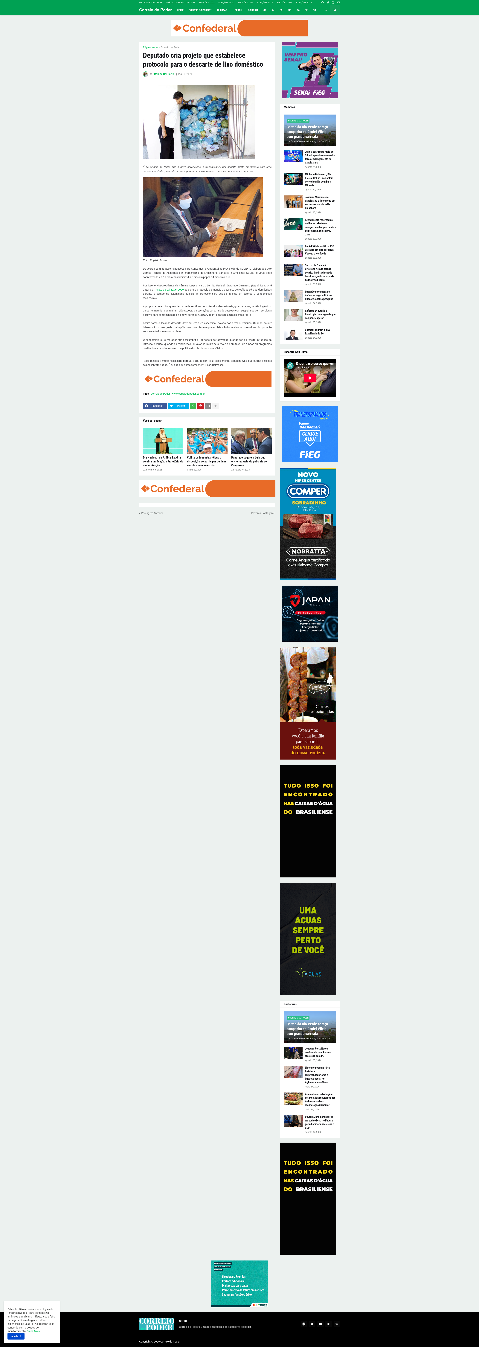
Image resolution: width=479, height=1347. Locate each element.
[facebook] (322, 2)
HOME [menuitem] (180, 10)
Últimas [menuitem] (222, 10)
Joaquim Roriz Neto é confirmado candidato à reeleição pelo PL (318, 1052)
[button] (326, 10)
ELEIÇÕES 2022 (207, 2)
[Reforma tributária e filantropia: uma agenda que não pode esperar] (293, 315)
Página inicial (150, 47)
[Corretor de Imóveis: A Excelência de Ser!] (293, 334)
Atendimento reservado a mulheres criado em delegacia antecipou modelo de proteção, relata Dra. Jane (320, 227)
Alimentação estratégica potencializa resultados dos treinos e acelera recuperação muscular (320, 1100)
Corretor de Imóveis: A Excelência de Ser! (317, 331)
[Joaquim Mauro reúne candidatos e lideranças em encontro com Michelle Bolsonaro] (293, 201)
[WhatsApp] (193, 406)
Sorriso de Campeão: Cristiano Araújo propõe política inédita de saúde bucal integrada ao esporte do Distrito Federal (319, 273)
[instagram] (333, 2)
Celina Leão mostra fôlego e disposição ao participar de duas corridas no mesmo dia (206, 461)
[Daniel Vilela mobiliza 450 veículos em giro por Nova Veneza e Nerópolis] (293, 251)
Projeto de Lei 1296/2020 (169, 289)
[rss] (337, 1324)
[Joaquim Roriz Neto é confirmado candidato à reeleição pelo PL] (293, 1053)
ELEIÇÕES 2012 (304, 2)
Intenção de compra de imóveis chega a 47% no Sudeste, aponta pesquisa (319, 295)
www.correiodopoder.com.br (188, 393)
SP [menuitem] (264, 10)
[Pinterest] (200, 406)
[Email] (208, 406)
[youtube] (338, 2)
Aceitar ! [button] (16, 1336)
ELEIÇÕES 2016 (265, 2)
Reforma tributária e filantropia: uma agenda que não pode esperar (320, 314)
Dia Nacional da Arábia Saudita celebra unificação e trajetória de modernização (163, 461)
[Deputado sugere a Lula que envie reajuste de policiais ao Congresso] (251, 441)
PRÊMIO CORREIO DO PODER (180, 2)
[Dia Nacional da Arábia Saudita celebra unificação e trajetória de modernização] (163, 441)
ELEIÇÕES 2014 (284, 2)
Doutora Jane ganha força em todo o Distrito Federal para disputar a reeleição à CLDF (319, 1122)
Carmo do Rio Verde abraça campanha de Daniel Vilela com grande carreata (307, 132)
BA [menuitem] (298, 10)
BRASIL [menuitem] (239, 10)
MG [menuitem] (289, 10)
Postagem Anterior (152, 513)
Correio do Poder (155, 10)
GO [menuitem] (314, 10)
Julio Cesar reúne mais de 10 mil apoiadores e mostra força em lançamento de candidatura (320, 157)
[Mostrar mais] (215, 406)
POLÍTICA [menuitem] (253, 10)
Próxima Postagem (262, 513)
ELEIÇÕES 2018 (246, 2)
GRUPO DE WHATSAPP (151, 2)
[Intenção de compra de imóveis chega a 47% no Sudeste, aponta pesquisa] (293, 296)
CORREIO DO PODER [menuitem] (199, 10)
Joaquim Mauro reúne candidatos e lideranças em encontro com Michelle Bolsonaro (320, 202)
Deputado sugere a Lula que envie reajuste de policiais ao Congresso (249, 461)
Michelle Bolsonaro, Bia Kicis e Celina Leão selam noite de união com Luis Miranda (319, 180)
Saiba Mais (33, 1331)
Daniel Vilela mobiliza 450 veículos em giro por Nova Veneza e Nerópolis (319, 250)
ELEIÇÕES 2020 (226, 2)
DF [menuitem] (306, 10)
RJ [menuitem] (273, 10)
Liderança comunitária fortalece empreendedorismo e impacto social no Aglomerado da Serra (317, 1075)
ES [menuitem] (281, 10)
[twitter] (328, 2)
